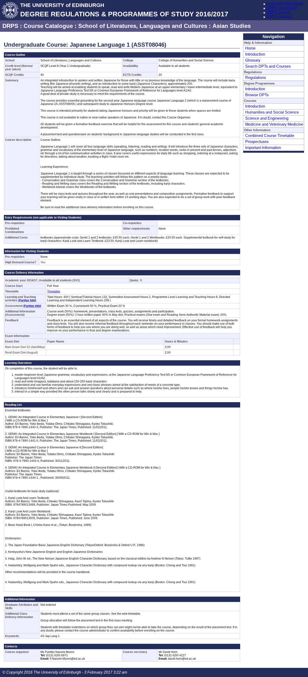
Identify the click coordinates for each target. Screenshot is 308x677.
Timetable (53, 291)
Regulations (255, 78)
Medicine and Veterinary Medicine (274, 124)
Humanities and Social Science (272, 112)
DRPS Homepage (281, 8)
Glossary (252, 60)
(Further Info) (27, 300)
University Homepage (284, 3)
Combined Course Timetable (269, 136)
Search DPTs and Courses (268, 66)
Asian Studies (231, 26)
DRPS (10, 26)
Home (250, 48)
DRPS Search (278, 12)
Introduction (255, 54)
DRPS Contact (278, 16)
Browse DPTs (257, 95)
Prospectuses (257, 142)
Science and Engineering (267, 118)
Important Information (263, 148)
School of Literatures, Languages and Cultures (142, 26)
